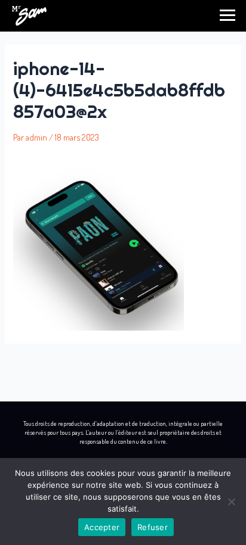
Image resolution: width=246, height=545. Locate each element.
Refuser (152, 527)
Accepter (101, 527)
